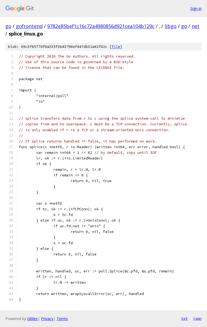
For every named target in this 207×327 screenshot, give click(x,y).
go (8, 26)
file (116, 46)
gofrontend (29, 26)
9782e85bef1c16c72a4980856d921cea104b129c (100, 26)
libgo (171, 26)
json (197, 318)
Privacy (47, 318)
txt (184, 318)
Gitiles (32, 318)
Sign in (196, 8)
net (195, 26)
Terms (62, 318)
